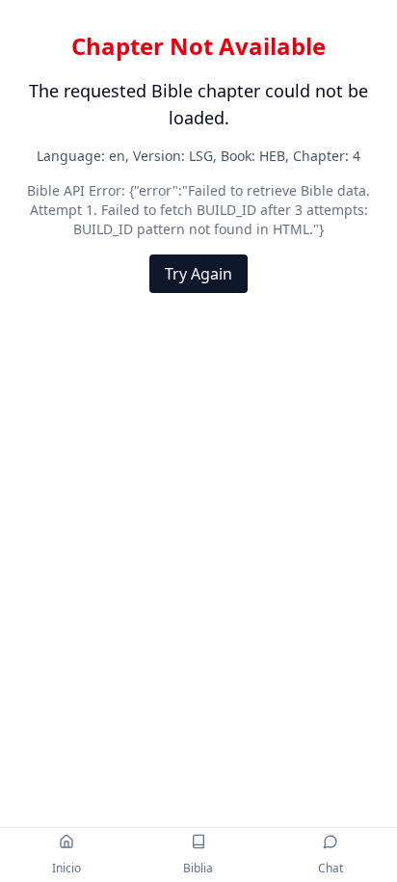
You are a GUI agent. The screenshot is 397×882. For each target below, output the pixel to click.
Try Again (198, 273)
